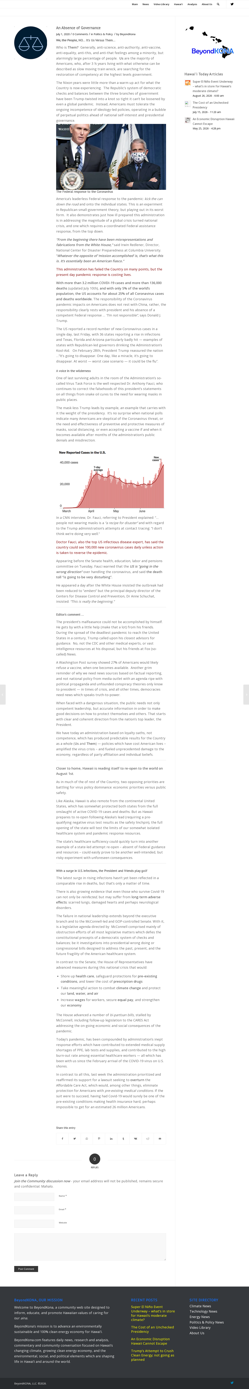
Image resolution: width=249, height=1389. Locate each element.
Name (63, 1195)
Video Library (200, 1327)
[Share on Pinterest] (99, 1138)
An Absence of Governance (78, 27)
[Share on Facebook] (62, 1138)
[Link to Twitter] (232, 4)
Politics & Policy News (207, 1322)
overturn (137, 1080)
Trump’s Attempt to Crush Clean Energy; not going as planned (152, 1355)
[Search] (218, 4)
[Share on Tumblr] (123, 1138)
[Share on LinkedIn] (111, 1138)
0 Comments (80, 34)
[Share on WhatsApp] (87, 1138)
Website (63, 1222)
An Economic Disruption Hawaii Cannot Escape (150, 1341)
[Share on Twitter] (75, 1138)
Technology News (203, 1311)
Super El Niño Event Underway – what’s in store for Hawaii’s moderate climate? (153, 1313)
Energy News (200, 1317)
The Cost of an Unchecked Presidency (152, 1329)
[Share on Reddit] (148, 1138)
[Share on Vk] (136, 1138)
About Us (197, 1333)
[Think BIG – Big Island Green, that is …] (3, 695)
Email (62, 1209)
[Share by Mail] (160, 1138)
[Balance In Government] (30, 42)
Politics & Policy (103, 34)
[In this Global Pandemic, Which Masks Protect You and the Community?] (246, 695)
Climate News (200, 1306)
